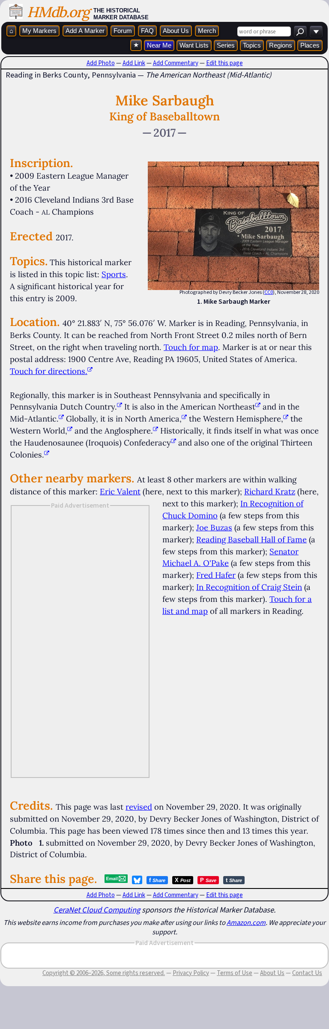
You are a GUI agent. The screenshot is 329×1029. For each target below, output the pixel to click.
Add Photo (101, 63)
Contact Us (307, 973)
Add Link (134, 63)
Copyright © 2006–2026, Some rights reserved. (103, 973)
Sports (114, 274)
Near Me (159, 45)
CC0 (268, 292)
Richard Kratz (269, 491)
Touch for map (191, 347)
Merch (207, 30)
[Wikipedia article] (119, 406)
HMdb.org (58, 12)
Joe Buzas (214, 527)
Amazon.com (246, 922)
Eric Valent (120, 491)
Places (310, 45)
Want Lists (194, 45)
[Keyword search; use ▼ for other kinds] (300, 31)
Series (226, 45)
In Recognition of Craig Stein (249, 587)
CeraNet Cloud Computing (97, 909)
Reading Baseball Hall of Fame (251, 539)
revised (139, 807)
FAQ (147, 30)
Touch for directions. (48, 371)
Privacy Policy (191, 973)
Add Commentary (175, 63)
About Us (176, 30)
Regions (280, 45)
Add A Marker (85, 30)
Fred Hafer (216, 575)
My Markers (39, 30)
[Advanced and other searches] (316, 31)
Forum (123, 30)
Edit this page (224, 63)
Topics (252, 45)
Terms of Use (234, 973)
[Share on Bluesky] (137, 880)
